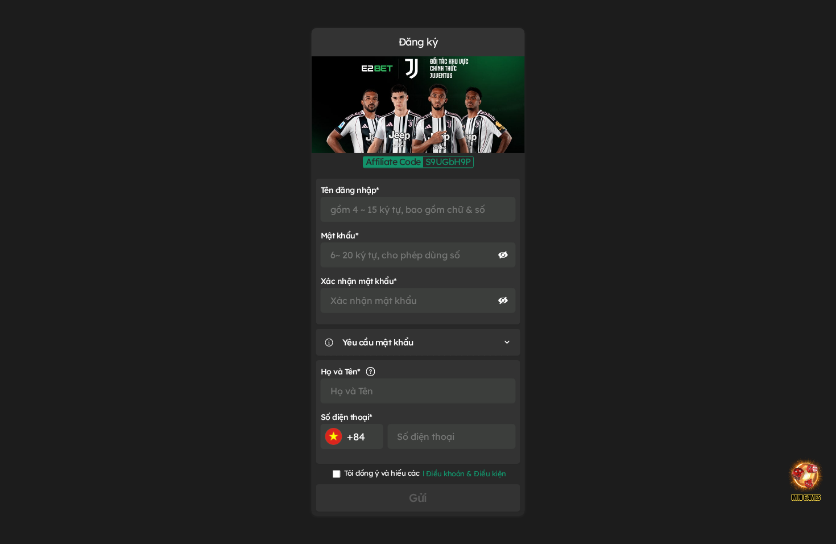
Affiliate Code (393, 161)
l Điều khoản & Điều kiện (464, 473)
